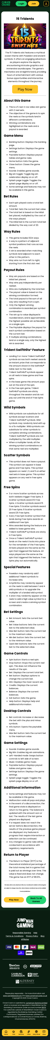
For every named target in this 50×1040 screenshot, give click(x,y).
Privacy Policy (32, 936)
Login (21, 3)
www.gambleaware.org (12, 996)
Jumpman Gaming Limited (36, 1003)
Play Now (14, 899)
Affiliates (25, 939)
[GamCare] (14, 966)
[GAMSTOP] (36, 966)
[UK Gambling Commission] (18, 975)
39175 (44, 1007)
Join (33, 3)
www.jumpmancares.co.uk (36, 996)
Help (35, 932)
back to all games (36, 900)
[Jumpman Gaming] (25, 926)
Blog (42, 936)
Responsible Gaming (22, 932)
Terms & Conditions (14, 936)
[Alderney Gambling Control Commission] (25, 981)
